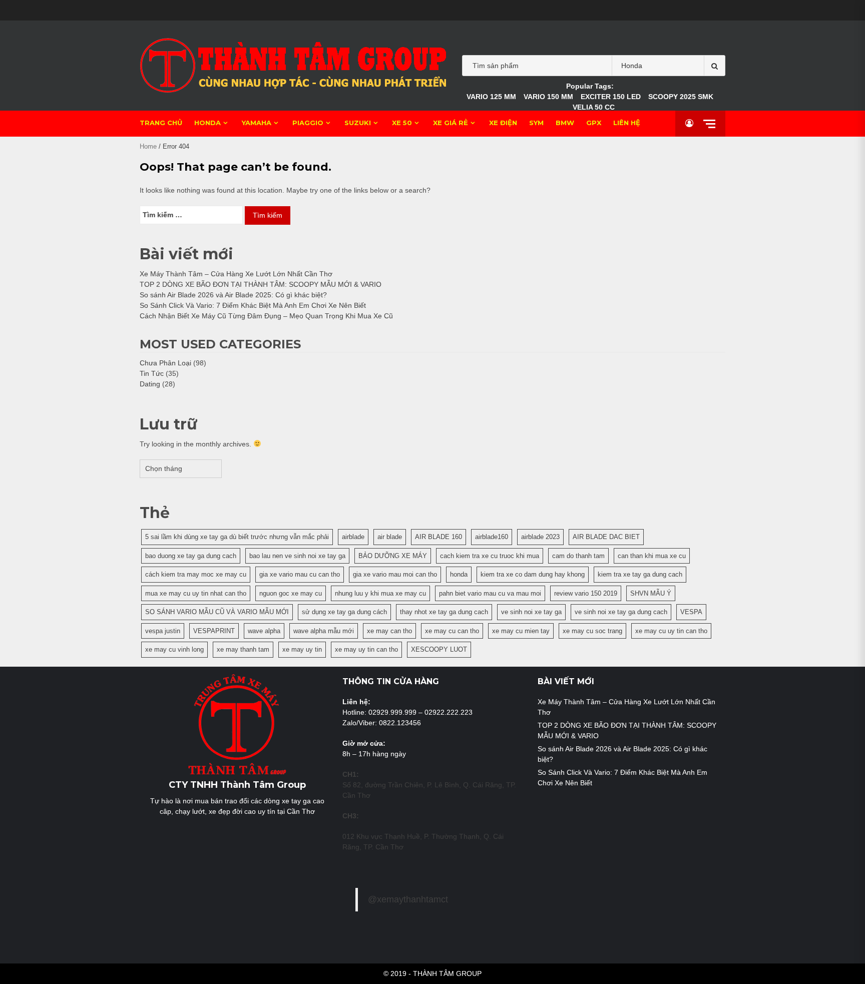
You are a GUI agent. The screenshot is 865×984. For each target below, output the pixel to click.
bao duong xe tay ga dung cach (190, 556)
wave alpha (264, 631)
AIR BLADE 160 (438, 537)
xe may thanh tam (243, 649)
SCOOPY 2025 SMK (680, 97)
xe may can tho (389, 631)
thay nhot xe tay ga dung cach (444, 612)
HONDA (207, 123)
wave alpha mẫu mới (323, 631)
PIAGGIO (307, 123)
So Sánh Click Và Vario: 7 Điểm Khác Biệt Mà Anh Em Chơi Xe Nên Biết (253, 305)
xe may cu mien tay (521, 631)
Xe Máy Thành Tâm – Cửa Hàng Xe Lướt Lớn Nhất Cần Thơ (236, 274)
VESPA (691, 612)
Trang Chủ (161, 123)
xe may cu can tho (452, 631)
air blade (389, 537)
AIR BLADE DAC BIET (606, 537)
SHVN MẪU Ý (650, 593)
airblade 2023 (540, 537)
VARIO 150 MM (548, 97)
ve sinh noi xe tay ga (531, 612)
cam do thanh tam (578, 556)
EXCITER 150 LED (611, 97)
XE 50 (402, 123)
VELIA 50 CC (594, 107)
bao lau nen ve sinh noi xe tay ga (297, 556)
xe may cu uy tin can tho (671, 631)
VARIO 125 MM (491, 97)
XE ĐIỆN (503, 123)
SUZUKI (357, 123)
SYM (536, 123)
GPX (593, 123)
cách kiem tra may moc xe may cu (195, 574)
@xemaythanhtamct (408, 899)
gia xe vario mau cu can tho (299, 574)
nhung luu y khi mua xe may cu (380, 593)
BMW (565, 123)
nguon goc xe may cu (290, 593)
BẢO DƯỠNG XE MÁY (392, 556)
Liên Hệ (626, 123)
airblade (353, 537)
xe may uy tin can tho (366, 649)
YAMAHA (256, 123)
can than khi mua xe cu (652, 556)
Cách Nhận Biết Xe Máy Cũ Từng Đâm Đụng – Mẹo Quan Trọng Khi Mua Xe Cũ (266, 316)
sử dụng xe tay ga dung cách (344, 612)
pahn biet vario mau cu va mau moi (490, 593)
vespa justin (162, 631)
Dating (150, 384)
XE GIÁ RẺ (450, 123)
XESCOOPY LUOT (439, 649)
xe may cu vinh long (174, 649)
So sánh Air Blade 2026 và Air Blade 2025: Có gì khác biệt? (233, 295)
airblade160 (491, 537)
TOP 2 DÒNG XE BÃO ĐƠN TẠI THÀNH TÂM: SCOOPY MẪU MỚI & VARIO (260, 284)
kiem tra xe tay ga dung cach (640, 574)
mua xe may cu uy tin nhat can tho (195, 593)
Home (148, 146)
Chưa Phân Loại (165, 363)
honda (459, 574)
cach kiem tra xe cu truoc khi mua (489, 556)
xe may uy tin (302, 649)
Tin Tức (152, 373)
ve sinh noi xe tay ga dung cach (621, 612)
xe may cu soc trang (592, 631)
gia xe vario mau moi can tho (395, 574)
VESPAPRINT (214, 631)
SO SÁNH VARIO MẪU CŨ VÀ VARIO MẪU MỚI (217, 612)
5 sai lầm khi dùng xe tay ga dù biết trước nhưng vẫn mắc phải (237, 537)
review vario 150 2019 (585, 593)
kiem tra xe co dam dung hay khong (533, 574)
